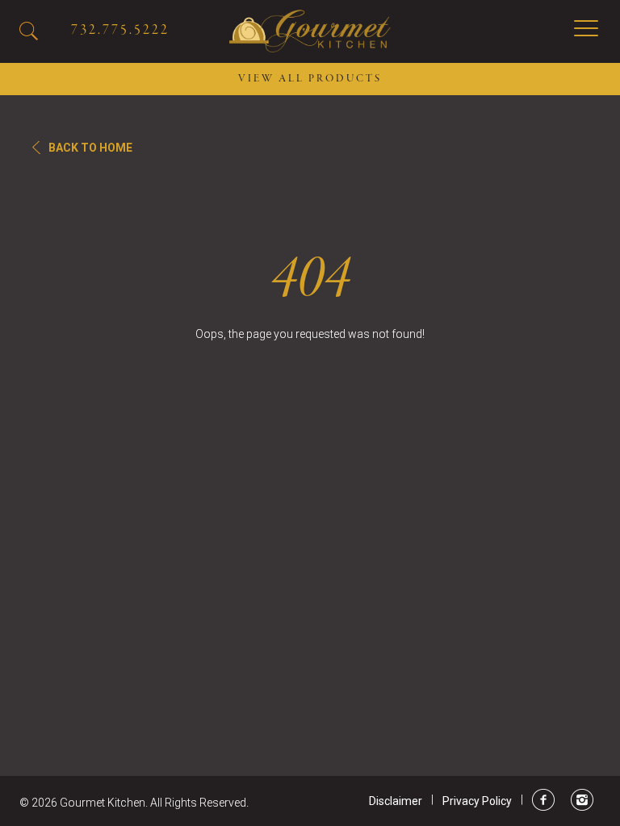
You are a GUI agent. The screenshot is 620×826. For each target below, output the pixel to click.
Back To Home (90, 147)
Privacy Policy (477, 801)
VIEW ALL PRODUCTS (310, 79)
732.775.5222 (120, 30)
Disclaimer (395, 801)
